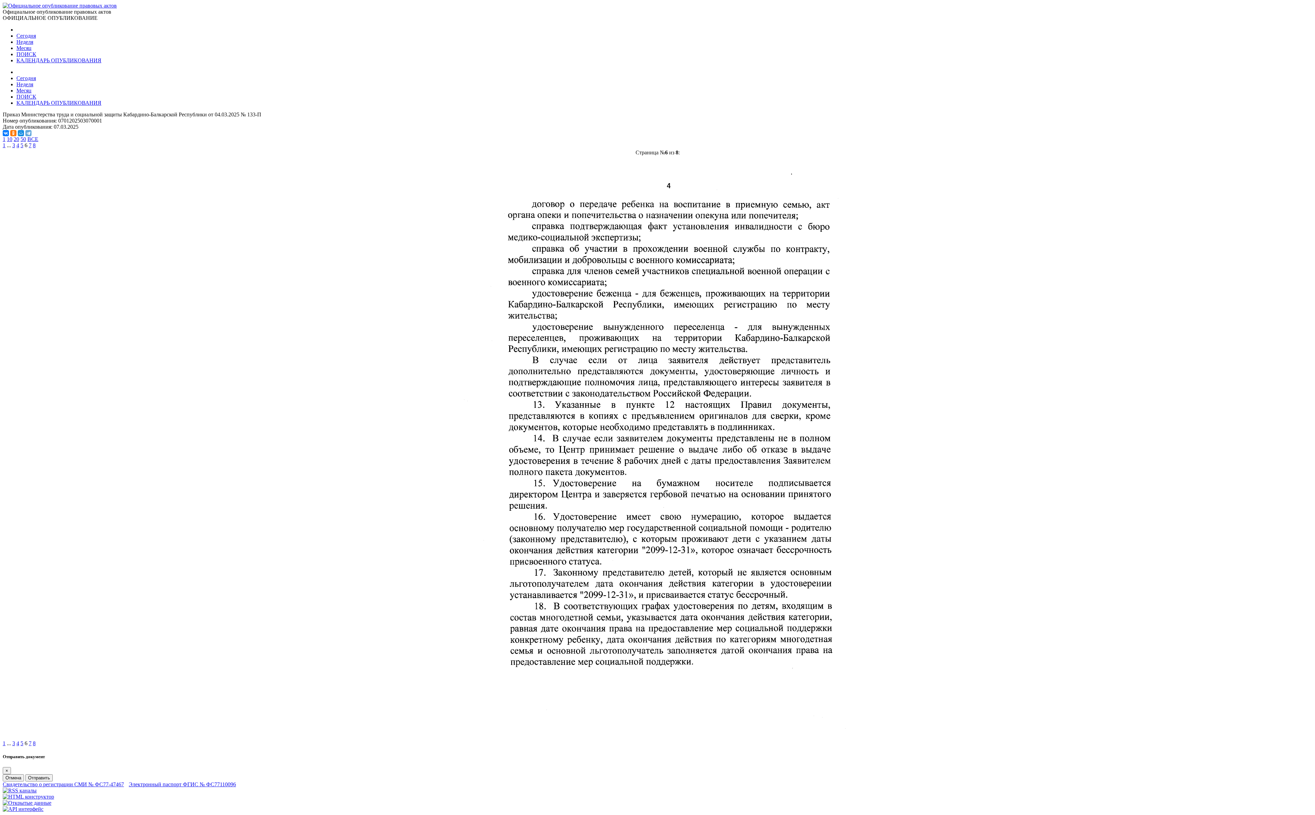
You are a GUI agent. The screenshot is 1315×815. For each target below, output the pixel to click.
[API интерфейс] (23, 809)
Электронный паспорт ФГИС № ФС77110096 (182, 784)
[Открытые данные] (27, 803)
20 (16, 139)
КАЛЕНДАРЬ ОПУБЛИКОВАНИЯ (58, 60)
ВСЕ (32, 139)
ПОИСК (26, 54)
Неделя (24, 42)
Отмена (13, 777)
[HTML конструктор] (28, 797)
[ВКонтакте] (6, 133)
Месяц (24, 48)
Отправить (39, 777)
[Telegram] (28, 133)
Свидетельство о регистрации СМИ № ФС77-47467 (63, 784)
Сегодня (26, 36)
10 (9, 139)
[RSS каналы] (20, 790)
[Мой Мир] (21, 133)
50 (23, 139)
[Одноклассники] (13, 133)
